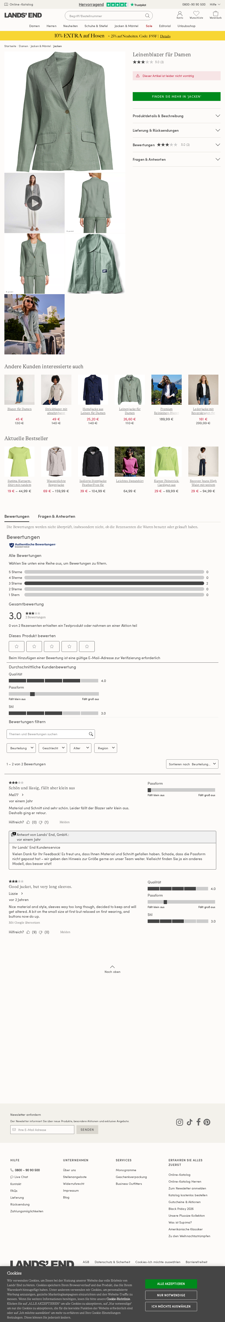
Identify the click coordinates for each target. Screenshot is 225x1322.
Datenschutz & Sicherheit (112, 1262)
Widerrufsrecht (73, 1184)
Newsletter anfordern (25, 1114)
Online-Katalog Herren (185, 1181)
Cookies (141, 1262)
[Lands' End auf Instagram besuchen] (179, 1123)
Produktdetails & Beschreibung (158, 115)
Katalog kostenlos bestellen (188, 1195)
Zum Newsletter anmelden (187, 1188)
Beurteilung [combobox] (18, 748)
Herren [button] (51, 26)
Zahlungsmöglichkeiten (26, 1211)
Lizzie (13, 893)
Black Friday (181, 1209)
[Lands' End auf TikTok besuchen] (188, 1123)
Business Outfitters (129, 1184)
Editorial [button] (165, 26)
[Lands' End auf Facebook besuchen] (197, 1123)
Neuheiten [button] (70, 26)
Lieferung (17, 1197)
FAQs (14, 1191)
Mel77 (13, 795)
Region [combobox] (103, 748)
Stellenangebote (75, 1177)
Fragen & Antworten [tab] (56, 516)
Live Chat (21, 1177)
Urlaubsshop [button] (187, 26)
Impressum (71, 1190)
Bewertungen (16, 516)
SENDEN (87, 1129)
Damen (23, 46)
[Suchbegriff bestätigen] (147, 15)
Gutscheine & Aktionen (185, 1202)
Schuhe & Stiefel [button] (96, 26)
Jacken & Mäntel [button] (126, 26)
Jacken (57, 46)
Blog (66, 1197)
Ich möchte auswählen (171, 1306)
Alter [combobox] (77, 748)
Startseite (10, 46)
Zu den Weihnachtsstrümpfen (189, 1236)
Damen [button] (34, 26)
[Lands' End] (23, 15)
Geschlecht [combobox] (50, 748)
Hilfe (213, 4)
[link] (35, 615)
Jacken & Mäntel (41, 46)
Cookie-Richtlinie (118, 1299)
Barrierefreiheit (196, 1262)
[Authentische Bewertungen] (33, 545)
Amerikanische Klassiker (186, 1229)
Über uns (69, 1170)
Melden (65, 822)
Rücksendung (20, 1204)
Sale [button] (149, 26)
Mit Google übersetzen (24, 922)
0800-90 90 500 (193, 4)
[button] (16, 646)
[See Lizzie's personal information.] (22, 893)
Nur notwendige (171, 1295)
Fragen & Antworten (149, 159)
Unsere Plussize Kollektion (187, 1215)
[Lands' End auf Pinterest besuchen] (205, 1123)
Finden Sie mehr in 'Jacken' (176, 96)
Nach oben (112, 972)
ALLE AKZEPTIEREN (171, 1284)
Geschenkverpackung (131, 1177)
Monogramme (126, 1170)
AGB (86, 1262)
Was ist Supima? (180, 1222)
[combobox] (201, 764)
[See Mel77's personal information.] (22, 795)
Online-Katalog (21, 4)
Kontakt (15, 1184)
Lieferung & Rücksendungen (156, 130)
